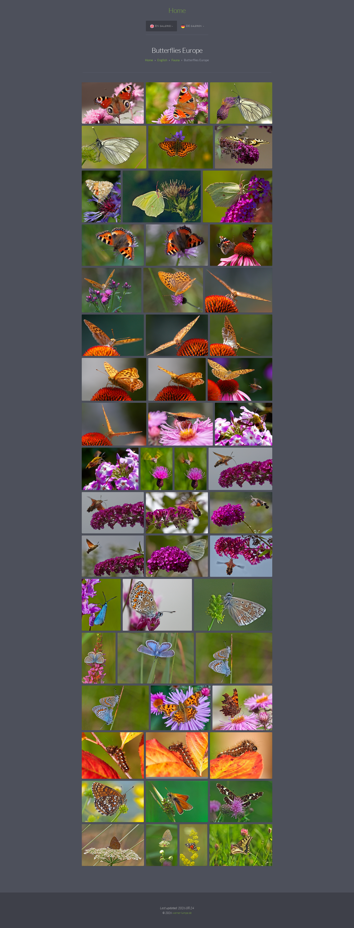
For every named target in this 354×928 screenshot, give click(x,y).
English (162, 60)
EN (163, 25)
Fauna (175, 60)
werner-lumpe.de (182, 912)
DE (194, 25)
